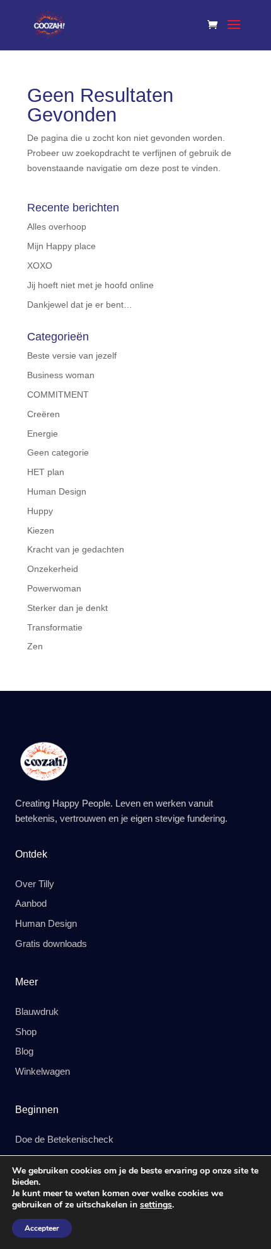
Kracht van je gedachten (75, 549)
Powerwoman (54, 588)
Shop (26, 1032)
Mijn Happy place (61, 246)
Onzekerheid (52, 569)
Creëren (43, 414)
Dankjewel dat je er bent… (79, 305)
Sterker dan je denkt (67, 608)
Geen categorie (58, 452)
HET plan (45, 472)
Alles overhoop (56, 226)
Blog (24, 1051)
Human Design (56, 491)
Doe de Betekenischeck (64, 1139)
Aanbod (31, 904)
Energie (42, 433)
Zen (35, 646)
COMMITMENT (58, 394)
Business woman (61, 375)
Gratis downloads (51, 944)
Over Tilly (34, 884)
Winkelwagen (42, 1072)
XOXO (39, 265)
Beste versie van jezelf (72, 355)
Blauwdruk (37, 1012)
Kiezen (40, 530)
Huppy (40, 511)
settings (156, 1205)
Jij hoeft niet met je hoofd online (90, 285)
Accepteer (42, 1228)
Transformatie (55, 627)
